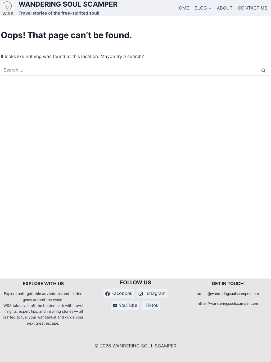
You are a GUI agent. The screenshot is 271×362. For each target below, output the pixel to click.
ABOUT (225, 8)
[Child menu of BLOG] (203, 8)
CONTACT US (252, 8)
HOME (182, 8)
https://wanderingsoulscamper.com (228, 303)
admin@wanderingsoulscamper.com (228, 294)
